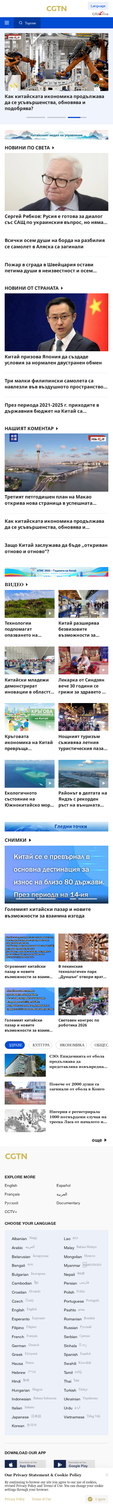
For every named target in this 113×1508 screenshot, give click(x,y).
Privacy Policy (15, 1499)
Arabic (23, 1247)
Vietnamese (82, 1416)
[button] (35, 117)
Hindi (20, 1380)
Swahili (77, 1363)
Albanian (24, 1238)
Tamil (73, 1372)
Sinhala (75, 1345)
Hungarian (27, 1389)
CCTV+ (11, 1211)
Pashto (74, 1309)
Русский (11, 1202)
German (25, 1345)
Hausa (23, 1363)
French (25, 1336)
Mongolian (79, 1256)
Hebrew (24, 1372)
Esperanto (28, 1318)
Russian (78, 1327)
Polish (74, 1291)
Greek (24, 1354)
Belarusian (30, 1256)
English (11, 1185)
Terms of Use (41, 1499)
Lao (71, 1238)
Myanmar (82, 1265)
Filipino (24, 1327)
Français (12, 1194)
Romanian (79, 1318)
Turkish (76, 1389)
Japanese (26, 1416)
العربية (61, 1194)
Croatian (26, 1291)
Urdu (72, 1407)
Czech (23, 1300)
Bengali (22, 1265)
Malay (80, 1247)
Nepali (74, 1274)
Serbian (77, 1336)
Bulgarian (28, 1274)
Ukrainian (81, 1398)
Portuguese (82, 1300)
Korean (24, 1425)
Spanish (77, 1354)
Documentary (68, 1202)
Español (63, 1185)
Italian (23, 1407)
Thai (72, 1380)
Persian (76, 1282)
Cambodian (25, 1282)
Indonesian (34, 1398)
